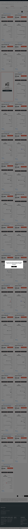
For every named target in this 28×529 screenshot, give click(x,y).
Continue (14, 266)
